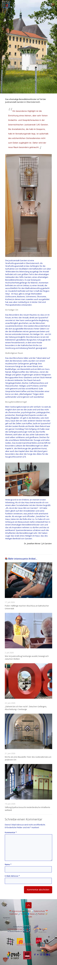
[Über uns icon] (49, 954)
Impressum (17, 911)
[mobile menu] (53, 4)
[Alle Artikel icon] (44, 954)
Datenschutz (39, 911)
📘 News (31, 914)
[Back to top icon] (28, 905)
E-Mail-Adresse (12, 876)
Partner (41, 914)
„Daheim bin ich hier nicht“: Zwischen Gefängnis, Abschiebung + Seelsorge (26, 708)
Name (8, 864)
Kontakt (28, 916)
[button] (5, 959)
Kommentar (11, 832)
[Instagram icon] (41, 954)
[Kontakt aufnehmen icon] (47, 954)
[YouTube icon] (38, 954)
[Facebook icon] (35, 954)
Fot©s (28, 911)
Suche (24, 914)
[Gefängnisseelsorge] (6, 4)
